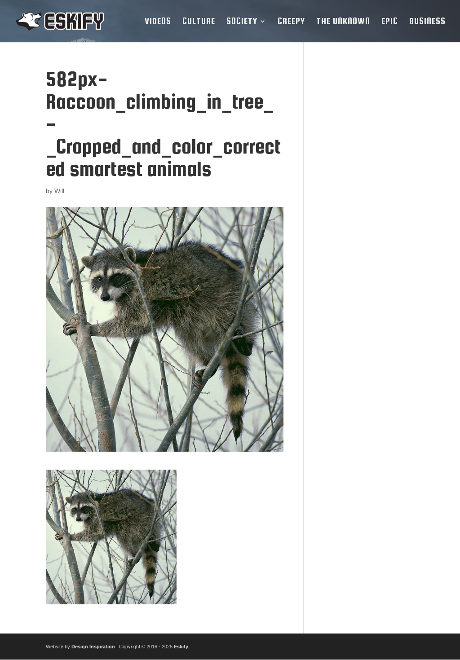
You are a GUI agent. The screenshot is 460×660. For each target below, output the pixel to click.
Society (241, 22)
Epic (389, 22)
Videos (158, 22)
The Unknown (343, 22)
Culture (198, 22)
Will (59, 190)
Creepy (291, 22)
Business (427, 22)
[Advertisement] (365, 202)
